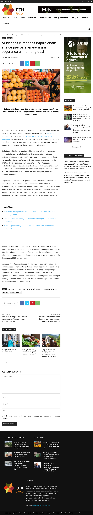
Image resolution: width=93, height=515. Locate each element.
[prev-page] (3, 362)
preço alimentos (15, 292)
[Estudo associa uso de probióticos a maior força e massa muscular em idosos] (11, 340)
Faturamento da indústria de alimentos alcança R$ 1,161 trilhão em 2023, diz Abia (82, 108)
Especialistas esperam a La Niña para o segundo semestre (82, 139)
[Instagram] (85, 1)
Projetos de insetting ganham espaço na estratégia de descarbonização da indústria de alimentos (49, 353)
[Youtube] (91, 1)
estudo (19, 289)
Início (3, 35)
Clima (8, 35)
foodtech (39, 289)
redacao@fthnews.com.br (41, 505)
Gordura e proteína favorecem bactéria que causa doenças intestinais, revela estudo (49, 319)
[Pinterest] (32, 63)
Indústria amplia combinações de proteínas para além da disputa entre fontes (77, 166)
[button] (88, 28)
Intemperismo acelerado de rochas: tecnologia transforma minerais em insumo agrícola (76, 175)
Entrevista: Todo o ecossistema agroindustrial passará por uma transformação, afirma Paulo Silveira (82, 129)
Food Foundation (28, 289)
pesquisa (5, 292)
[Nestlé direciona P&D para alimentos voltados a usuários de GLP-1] (8, 454)
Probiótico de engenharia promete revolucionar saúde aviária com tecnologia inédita (14, 319)
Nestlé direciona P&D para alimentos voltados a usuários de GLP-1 (22, 454)
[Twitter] (88, 1)
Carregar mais (76, 147)
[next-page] (6, 362)
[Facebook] (82, 1)
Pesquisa (9, 38)
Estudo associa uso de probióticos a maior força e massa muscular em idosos (10, 351)
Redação (7, 57)
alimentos (11, 289)
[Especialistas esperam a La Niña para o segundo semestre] (68, 140)
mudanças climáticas (50, 289)
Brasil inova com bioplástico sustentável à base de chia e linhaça (77, 180)
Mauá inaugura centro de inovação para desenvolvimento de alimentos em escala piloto (21, 465)
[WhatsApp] (37, 63)
